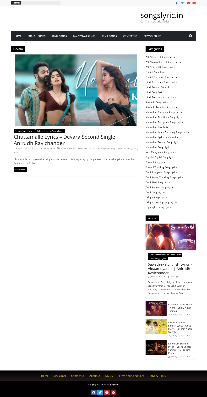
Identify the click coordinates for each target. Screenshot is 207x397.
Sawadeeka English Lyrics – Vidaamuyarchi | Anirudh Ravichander (170, 268)
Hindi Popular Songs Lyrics (160, 87)
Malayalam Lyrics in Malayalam (162, 137)
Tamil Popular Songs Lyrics (160, 187)
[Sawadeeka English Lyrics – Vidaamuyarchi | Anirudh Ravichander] (171, 225)
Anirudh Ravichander (78, 148)
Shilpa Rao (121, 148)
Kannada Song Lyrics (157, 102)
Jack (37, 148)
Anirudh (64, 148)
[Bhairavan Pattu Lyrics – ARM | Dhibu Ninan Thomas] (156, 303)
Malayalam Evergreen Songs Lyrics (164, 122)
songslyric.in (161, 15)
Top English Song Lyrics (158, 207)
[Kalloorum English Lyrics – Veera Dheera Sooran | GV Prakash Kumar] (156, 342)
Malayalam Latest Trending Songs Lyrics (167, 132)
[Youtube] (107, 392)
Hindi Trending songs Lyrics (161, 97)
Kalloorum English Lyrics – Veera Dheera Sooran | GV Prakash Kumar (179, 348)
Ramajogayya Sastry (106, 148)
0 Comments (49, 148)
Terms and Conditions (131, 376)
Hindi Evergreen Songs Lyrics (161, 82)
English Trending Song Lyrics (161, 77)
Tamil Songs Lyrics (155, 192)
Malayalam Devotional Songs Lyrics (164, 117)
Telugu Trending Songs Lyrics (50, 131)
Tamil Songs (109, 36)
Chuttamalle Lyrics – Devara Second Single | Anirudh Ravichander (66, 139)
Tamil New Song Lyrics (158, 182)
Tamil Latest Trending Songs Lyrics (164, 177)
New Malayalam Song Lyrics (161, 152)
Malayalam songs (84, 36)
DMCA (109, 376)
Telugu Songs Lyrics (24, 131)
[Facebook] (94, 392)
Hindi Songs (59, 36)
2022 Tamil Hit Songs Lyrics (160, 67)
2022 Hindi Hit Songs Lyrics (160, 57)
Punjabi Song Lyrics (156, 162)
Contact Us (130, 36)
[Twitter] (100, 392)
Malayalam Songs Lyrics (158, 147)
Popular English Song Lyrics (160, 157)
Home (18, 36)
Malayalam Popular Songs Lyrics (163, 142)
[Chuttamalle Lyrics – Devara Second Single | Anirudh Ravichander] (76, 56)
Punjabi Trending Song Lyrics (161, 167)
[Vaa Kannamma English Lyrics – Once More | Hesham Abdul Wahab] (156, 320)
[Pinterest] (113, 392)
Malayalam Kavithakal (157, 127)
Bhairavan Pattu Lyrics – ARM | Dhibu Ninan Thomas (180, 307)
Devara (92, 148)
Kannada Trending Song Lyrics (162, 107)
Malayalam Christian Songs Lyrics (164, 112)
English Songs (37, 36)
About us (94, 376)
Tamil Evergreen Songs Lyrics (161, 172)
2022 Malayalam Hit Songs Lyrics (163, 62)
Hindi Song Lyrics (155, 92)
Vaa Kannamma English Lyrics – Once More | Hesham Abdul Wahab (180, 327)
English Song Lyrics (156, 72)
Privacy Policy (152, 36)
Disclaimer (59, 376)
